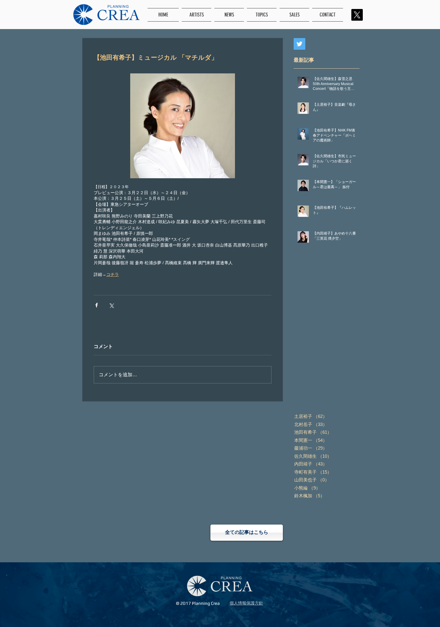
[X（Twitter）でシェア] (111, 305)
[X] (357, 15)
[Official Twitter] (299, 44)
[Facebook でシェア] (96, 305)
